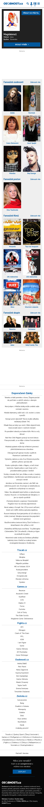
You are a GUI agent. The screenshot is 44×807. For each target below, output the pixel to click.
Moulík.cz (38, 740)
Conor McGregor (22, 655)
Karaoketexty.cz (9, 740)
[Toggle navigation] (38, 3)
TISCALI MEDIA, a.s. (22, 801)
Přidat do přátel (31, 13)
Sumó (22, 646)
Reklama (4, 799)
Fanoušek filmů (11, 215)
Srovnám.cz (15, 745)
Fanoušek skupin (12, 312)
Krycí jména (22, 719)
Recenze (22, 590)
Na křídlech (22, 722)
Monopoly (22, 709)
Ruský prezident (22, 569)
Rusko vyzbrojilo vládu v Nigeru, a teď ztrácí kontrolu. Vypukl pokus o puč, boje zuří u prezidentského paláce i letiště (22, 468)
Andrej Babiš (22, 663)
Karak (22, 725)
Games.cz (22, 586)
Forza (22, 606)
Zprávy (16, 734)
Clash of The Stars (22, 633)
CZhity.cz (24, 742)
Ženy (27, 734)
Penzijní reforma (22, 579)
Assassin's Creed (22, 593)
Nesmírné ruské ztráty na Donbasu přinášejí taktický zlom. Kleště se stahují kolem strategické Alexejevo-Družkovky (22, 540)
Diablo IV (22, 603)
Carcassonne (22, 700)
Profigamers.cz (16, 737)
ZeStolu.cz (27, 737)
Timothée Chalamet (22, 691)
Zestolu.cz (22, 696)
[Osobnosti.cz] (13, 3)
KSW (22, 639)
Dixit (22, 715)
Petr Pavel (22, 666)
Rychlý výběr (21, 44)
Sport (22, 734)
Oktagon (22, 630)
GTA (22, 600)
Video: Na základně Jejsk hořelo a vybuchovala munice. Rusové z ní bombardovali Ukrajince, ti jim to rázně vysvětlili (22, 495)
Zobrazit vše (35, 82)
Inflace (22, 554)
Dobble (22, 712)
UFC (22, 627)
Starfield (22, 597)
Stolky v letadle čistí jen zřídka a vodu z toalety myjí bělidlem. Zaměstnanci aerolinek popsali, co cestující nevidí (22, 477)
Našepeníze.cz (34, 742)
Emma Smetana (22, 688)
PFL (22, 636)
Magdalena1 (10, 34)
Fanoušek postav (12, 179)
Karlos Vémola (22, 649)
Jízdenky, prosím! (22, 728)
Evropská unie (22, 576)
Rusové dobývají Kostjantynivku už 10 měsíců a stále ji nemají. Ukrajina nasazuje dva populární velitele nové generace (22, 516)
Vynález (22, 582)
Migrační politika (22, 563)
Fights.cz (22, 623)
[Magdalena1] (12, 21)
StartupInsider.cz (27, 745)
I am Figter (22, 642)
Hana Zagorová (22, 670)
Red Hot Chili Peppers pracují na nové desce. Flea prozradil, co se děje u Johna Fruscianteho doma (22, 440)
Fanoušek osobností (13, 82)
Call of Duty (22, 612)
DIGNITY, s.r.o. (6, 803)
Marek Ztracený (22, 682)
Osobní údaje (19, 799)
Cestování (34, 734)
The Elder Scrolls (22, 615)
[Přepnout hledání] (28, 3)
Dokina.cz (15, 742)
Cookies (11, 799)
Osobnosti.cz (22, 659)
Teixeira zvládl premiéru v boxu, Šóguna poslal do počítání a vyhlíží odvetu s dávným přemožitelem (22, 400)
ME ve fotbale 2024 (22, 566)
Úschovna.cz (21, 740)
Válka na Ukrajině (22, 560)
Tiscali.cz (22, 550)
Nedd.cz (30, 740)
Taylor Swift (22, 685)
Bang (22, 703)
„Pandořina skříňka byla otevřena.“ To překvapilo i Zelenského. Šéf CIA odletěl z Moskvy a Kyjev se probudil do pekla (22, 531)
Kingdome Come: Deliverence (22, 618)
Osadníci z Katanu (22, 706)
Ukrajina (22, 557)
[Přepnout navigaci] (31, 3)
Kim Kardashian (22, 676)
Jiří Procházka (22, 652)
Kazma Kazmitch (22, 673)
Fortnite (22, 609)
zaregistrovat (26, 764)
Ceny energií (22, 573)
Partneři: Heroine (22, 753)
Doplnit (22, 772)
